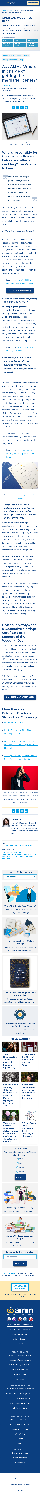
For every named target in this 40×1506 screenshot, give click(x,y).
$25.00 (21, 1171)
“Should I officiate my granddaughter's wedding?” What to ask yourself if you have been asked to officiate (19, 855)
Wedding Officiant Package (20, 1360)
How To (18, 40)
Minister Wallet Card (20, 1370)
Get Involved (20, 1462)
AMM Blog (10, 10)
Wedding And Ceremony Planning (13, 60)
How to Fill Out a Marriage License (20, 1393)
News (5, 40)
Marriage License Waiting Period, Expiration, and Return (20, 453)
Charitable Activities (20, 1453)
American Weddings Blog (20, 1329)
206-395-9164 (28, 1324)
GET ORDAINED (33, 3)
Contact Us (20, 1439)
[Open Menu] (4, 3)
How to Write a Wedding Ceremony (20, 1389)
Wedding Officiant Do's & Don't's (17, 846)
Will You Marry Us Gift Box (20, 1365)
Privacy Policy (20, 1490)
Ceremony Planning (6, 44)
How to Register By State (20, 1403)
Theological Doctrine (20, 1429)
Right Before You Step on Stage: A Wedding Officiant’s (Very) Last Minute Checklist (21, 744)
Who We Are (20, 1434)
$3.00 (21, 1159)
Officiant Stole (20, 1374)
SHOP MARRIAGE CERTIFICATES (20, 697)
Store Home (20, 1379)
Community (31, 40)
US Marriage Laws (20, 1408)
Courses (20, 1344)
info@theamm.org (14, 1324)
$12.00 (21, 1167)
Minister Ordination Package (20, 1355)
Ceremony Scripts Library (20, 1398)
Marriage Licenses (8, 55)
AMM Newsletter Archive (20, 1424)
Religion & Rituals (18, 44)
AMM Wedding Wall (20, 1334)
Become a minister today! (20, 291)
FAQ (20, 1443)
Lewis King (7, 86)
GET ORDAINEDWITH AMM (20, 1287)
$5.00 (21, 1163)
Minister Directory (20, 1339)
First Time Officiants (31, 44)
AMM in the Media (20, 1458)
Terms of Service (20, 1479)
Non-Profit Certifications (20, 1419)
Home (4, 10)
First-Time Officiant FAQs (15, 722)
